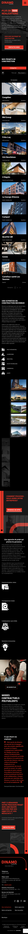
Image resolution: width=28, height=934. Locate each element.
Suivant (20, 288)
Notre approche (19, 907)
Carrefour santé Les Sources (11, 278)
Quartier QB (7, 236)
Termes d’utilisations (23, 927)
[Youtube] (24, 901)
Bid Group (6, 117)
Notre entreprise (7, 910)
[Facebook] (14, 901)
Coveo (5, 256)
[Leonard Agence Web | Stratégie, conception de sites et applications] (18, 930)
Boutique (4, 917)
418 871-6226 (5, 873)
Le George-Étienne (10, 196)
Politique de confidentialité (6, 927)
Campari (6, 216)
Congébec (6, 97)
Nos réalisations (6, 907)
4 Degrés (6, 176)
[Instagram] (18, 901)
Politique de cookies (15, 927)
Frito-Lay (6, 137)
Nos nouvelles (19, 910)
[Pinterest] (21, 901)
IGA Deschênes (9, 157)
